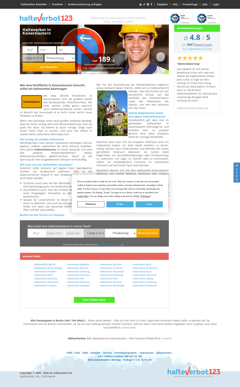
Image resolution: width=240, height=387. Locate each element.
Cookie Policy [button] (83, 196)
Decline (120, 204)
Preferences (91, 204)
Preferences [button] (145, 196)
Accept (149, 204)
